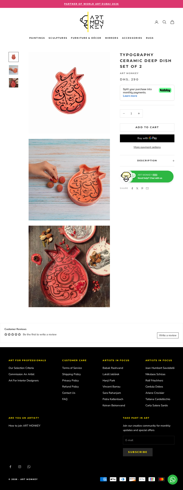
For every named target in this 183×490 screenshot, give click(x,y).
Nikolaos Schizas (155, 374)
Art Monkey (129, 73)
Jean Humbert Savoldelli (159, 368)
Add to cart (147, 127)
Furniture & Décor (86, 38)
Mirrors (111, 38)
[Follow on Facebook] (10, 466)
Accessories (132, 38)
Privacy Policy (70, 380)
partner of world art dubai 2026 (91, 4)
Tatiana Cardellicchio (157, 399)
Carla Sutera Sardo (156, 405)
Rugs (150, 38)
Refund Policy (70, 386)
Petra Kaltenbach (113, 399)
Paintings (37, 38)
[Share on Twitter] (137, 188)
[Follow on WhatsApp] (29, 466)
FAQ (65, 399)
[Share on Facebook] (132, 188)
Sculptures (58, 38)
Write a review (168, 335)
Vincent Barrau (111, 386)
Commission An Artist (21, 374)
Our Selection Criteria (21, 368)
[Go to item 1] (14, 57)
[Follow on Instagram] (19, 466)
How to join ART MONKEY (24, 425)
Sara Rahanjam (112, 393)
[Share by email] (147, 188)
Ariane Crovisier (154, 393)
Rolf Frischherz (154, 380)
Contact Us (68, 393)
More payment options (147, 147)
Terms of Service (72, 368)
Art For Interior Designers (24, 380)
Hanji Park (109, 380)
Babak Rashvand (113, 368)
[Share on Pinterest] (142, 188)
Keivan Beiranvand (114, 405)
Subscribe (137, 452)
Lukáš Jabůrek (111, 374)
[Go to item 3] (14, 83)
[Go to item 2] (14, 70)
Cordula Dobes (154, 386)
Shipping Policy (71, 374)
